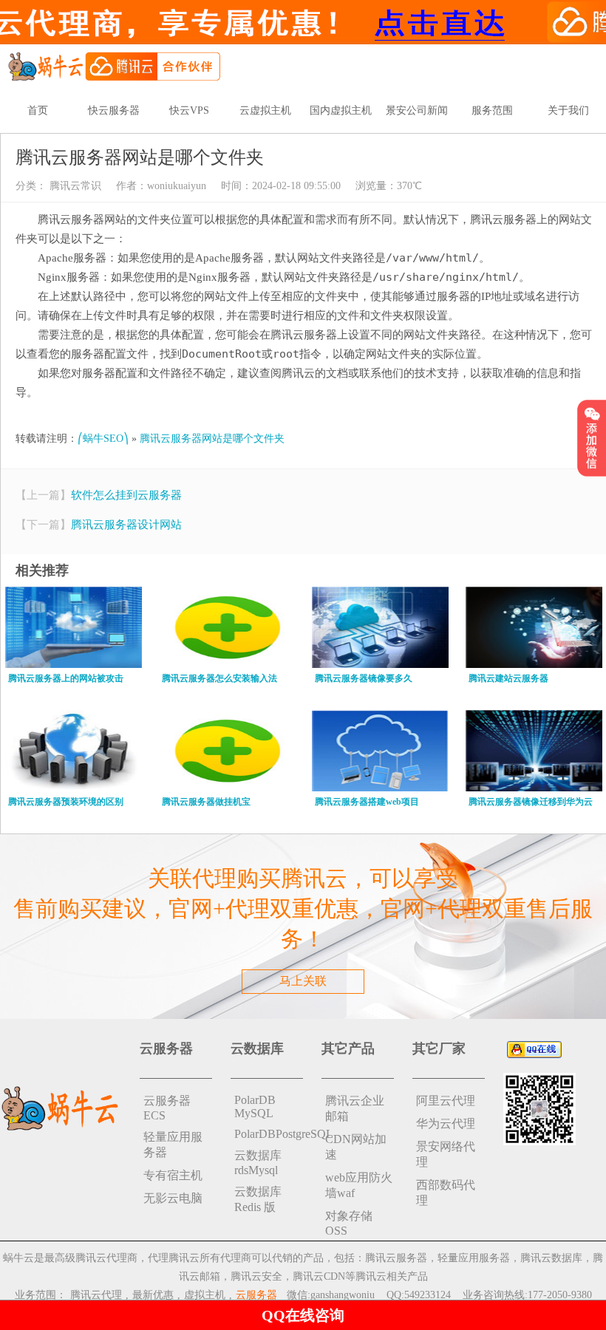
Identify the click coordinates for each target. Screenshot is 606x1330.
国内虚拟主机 (341, 110)
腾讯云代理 (96, 1294)
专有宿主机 (172, 1175)
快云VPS (189, 110)
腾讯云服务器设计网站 (126, 525)
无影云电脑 (172, 1198)
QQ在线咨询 (303, 1315)
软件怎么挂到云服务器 (126, 495)
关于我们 (568, 110)
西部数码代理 (445, 1193)
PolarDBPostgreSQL (268, 1134)
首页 (37, 110)
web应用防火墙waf (358, 1185)
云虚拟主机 (265, 110)
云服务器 (256, 1294)
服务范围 (492, 110)
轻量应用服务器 (172, 1144)
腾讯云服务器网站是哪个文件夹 (212, 438)
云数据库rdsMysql (258, 1162)
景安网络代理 (445, 1154)
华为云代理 (445, 1123)
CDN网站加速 (356, 1147)
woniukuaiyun (176, 185)
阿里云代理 (445, 1100)
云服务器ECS (167, 1108)
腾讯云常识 (74, 185)
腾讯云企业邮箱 (354, 1108)
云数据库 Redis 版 (258, 1199)
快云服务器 (114, 110)
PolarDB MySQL (255, 1106)
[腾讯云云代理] (113, 65)
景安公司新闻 (417, 110)
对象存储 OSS (348, 1223)
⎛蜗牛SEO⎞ (103, 438)
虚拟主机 (204, 1294)
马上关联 (303, 981)
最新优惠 (153, 1294)
